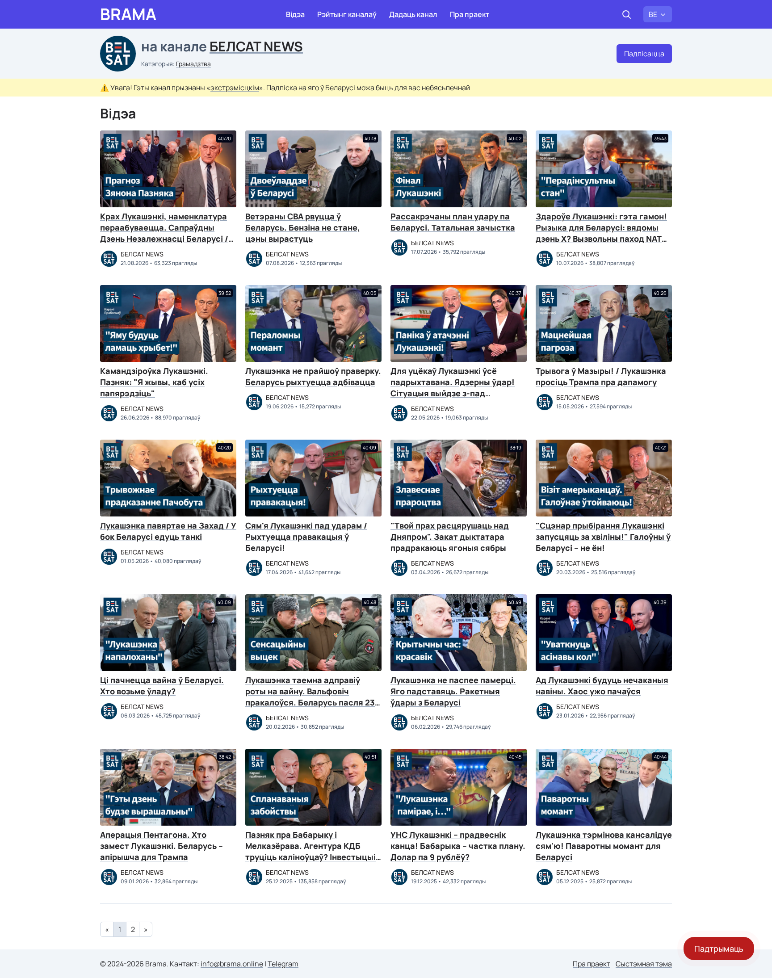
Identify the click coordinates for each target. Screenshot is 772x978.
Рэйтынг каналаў (347, 14)
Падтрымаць (718, 948)
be (653, 14)
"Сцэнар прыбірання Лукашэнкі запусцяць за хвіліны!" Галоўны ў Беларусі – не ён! (603, 536)
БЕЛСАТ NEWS (256, 46)
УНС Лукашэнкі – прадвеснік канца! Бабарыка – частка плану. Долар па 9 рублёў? (457, 845)
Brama (128, 14)
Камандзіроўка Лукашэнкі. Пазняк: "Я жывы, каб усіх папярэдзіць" (154, 382)
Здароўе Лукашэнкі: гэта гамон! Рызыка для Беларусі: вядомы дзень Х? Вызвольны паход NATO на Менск (602, 233)
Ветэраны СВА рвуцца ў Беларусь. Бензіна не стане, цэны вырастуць (302, 227)
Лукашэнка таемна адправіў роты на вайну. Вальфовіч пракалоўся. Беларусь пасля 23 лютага (310, 697)
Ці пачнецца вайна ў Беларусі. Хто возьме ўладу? (162, 686)
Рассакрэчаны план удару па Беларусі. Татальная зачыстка (452, 222)
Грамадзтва (193, 63)
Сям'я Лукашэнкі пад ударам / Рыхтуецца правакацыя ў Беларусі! (306, 536)
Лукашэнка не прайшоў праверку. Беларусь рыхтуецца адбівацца (313, 376)
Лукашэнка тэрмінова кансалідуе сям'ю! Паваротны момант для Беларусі (604, 845)
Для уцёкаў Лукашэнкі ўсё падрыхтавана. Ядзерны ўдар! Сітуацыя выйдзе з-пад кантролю (452, 387)
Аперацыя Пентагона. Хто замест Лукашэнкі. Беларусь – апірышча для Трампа (161, 845)
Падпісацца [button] (644, 54)
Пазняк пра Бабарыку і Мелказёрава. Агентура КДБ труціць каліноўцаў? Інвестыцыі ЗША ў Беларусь (310, 851)
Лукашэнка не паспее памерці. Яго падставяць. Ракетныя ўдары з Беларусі (453, 691)
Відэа (295, 14)
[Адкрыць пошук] (626, 14)
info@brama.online (232, 964)
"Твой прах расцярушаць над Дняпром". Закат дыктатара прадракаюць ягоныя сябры (449, 536)
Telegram (283, 964)
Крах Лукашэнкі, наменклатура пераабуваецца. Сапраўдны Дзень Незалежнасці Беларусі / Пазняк (164, 233)
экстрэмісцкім (234, 87)
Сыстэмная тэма (644, 964)
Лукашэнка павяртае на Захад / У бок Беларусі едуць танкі (168, 531)
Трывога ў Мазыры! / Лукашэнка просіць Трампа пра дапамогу (601, 376)
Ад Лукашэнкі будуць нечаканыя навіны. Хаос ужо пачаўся (602, 686)
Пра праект (469, 14)
